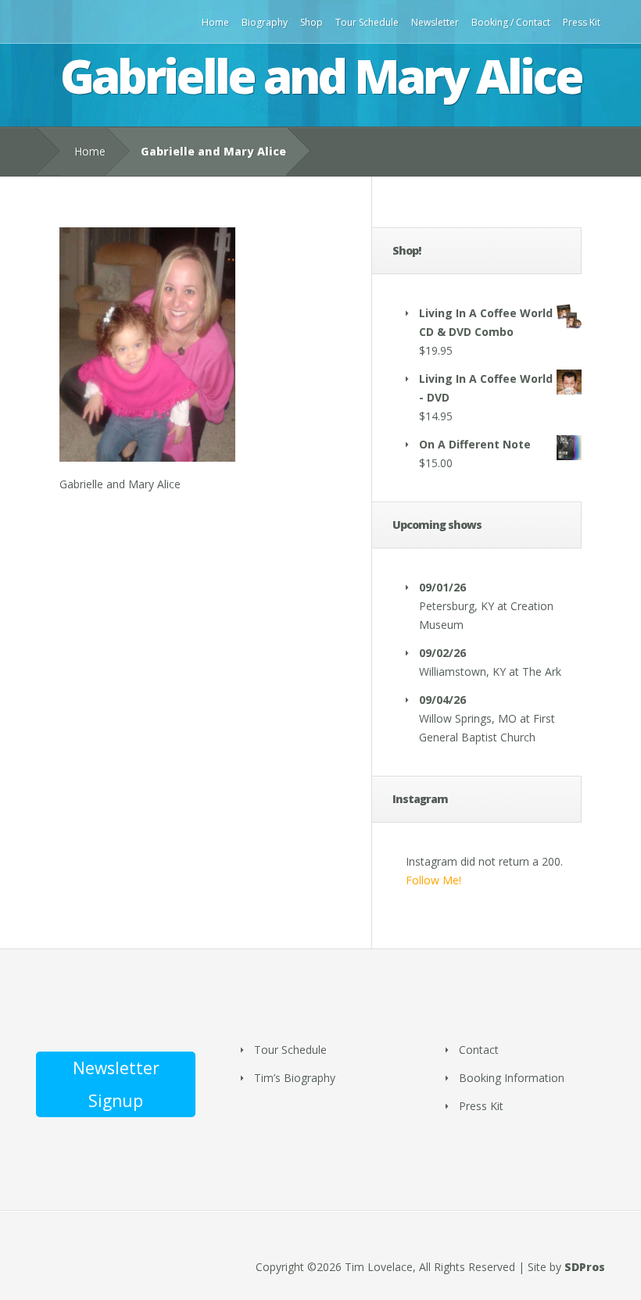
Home (215, 22)
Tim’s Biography (294, 1077)
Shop (311, 22)
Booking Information (511, 1077)
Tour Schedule (367, 22)
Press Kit (581, 22)
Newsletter (435, 22)
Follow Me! (433, 880)
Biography (265, 22)
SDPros (584, 1266)
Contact (479, 1049)
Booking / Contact (510, 22)
